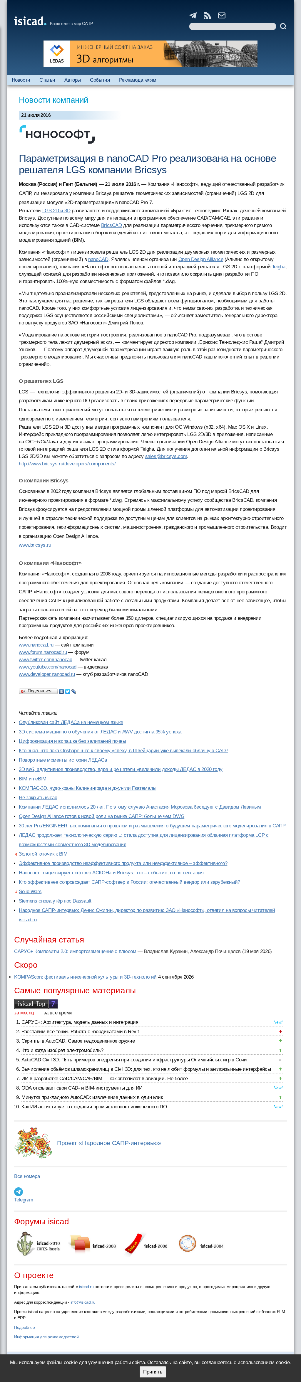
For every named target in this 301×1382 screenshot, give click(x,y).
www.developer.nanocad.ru (47, 674)
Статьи (47, 80)
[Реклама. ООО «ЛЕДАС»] (150, 54)
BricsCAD (111, 225)
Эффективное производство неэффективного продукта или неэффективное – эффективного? (123, 863)
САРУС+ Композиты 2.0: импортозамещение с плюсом (75, 951)
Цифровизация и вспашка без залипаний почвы (72, 741)
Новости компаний (53, 100)
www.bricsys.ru (35, 545)
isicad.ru (86, 1286)
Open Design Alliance (200, 259)
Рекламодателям (137, 80)
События (100, 80)
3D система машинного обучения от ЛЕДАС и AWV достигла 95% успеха (100, 732)
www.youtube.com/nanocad (47, 667)
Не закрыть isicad (38, 797)
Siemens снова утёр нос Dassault (55, 901)
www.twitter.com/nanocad (45, 659)
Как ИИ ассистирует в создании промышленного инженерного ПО (94, 1107)
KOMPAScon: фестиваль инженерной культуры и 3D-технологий (85, 977)
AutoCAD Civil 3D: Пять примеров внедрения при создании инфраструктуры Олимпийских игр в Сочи (134, 1060)
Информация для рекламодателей (46, 1336)
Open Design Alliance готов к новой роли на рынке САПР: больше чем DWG (101, 816)
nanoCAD (98, 259)
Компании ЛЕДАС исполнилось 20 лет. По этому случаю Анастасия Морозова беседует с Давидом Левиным (140, 807)
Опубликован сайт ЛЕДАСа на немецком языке (71, 722)
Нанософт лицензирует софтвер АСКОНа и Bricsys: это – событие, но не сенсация (111, 873)
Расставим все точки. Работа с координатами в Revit (80, 1031)
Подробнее (24, 1327)
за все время (58, 1013)
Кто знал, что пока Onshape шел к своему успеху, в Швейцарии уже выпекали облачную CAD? (123, 750)
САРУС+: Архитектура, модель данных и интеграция (79, 1022)
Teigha (278, 267)
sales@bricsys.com (166, 456)
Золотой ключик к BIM (43, 854)
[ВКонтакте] (61, 690)
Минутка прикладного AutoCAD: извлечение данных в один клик (92, 1097)
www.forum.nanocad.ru (43, 652)
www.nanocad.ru (36, 645)
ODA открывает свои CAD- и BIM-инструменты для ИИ (82, 1088)
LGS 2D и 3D (56, 210)
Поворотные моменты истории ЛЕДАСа (63, 760)
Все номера (27, 1176)
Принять (153, 1372)
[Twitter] (68, 690)
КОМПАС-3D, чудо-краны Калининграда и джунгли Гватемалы (87, 788)
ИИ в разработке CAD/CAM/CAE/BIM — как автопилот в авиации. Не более (104, 1078)
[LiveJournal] (74, 690)
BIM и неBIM (32, 779)
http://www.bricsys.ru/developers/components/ (67, 464)
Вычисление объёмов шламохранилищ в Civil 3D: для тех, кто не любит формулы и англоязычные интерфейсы (146, 1069)
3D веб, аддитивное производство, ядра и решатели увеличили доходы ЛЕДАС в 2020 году (121, 769)
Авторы (72, 80)
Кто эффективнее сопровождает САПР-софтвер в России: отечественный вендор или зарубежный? (129, 882)
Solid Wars (30, 891)
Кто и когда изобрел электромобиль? (62, 1050)
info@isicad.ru (83, 1302)
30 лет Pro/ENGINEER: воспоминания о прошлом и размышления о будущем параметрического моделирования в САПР (152, 826)
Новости (21, 80)
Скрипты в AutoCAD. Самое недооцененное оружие (78, 1041)
